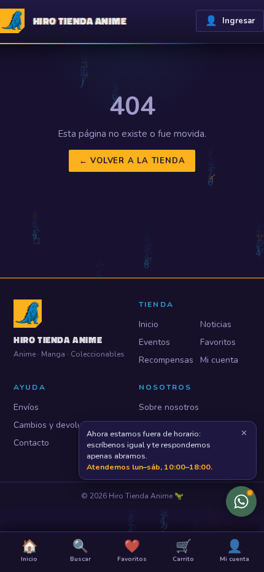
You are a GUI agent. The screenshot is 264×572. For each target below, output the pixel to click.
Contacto (31, 443)
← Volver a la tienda (132, 160)
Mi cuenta (219, 360)
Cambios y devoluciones (60, 425)
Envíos (26, 407)
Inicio (148, 324)
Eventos (154, 342)
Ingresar (230, 21)
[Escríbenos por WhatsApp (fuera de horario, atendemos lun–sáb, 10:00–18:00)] (241, 501)
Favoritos (218, 342)
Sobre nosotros (169, 407)
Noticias (215, 324)
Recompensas (164, 360)
